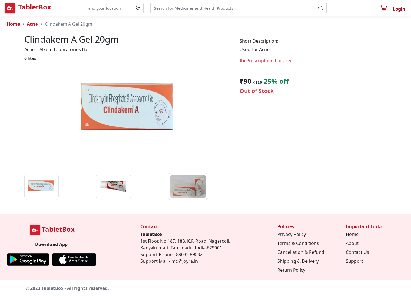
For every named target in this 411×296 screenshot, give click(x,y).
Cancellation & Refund (300, 252)
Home (13, 24)
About (352, 243)
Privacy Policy (291, 234)
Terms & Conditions (298, 243)
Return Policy (291, 270)
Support (354, 261)
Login (399, 9)
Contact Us (357, 252)
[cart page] (384, 9)
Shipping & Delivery (298, 261)
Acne (32, 24)
